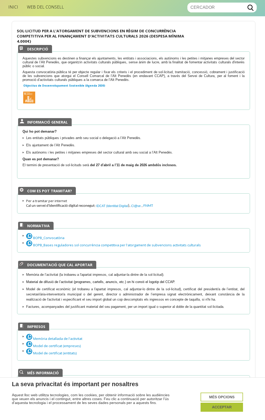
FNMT (148, 206)
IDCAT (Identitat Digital (112, 206)
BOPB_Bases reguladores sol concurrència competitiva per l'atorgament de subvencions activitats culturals (116, 245)
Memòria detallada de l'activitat (57, 338)
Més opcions (221, 397)
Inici (13, 7)
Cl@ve (136, 206)
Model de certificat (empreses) (56, 345)
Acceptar (222, 407)
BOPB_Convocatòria (48, 237)
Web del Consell (45, 7)
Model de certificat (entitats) (54, 353)
